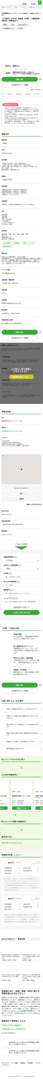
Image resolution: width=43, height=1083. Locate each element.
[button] (21, 469)
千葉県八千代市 (7, 180)
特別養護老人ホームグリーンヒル (12, 431)
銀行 (21, 493)
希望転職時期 (10, 557)
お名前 (7, 573)
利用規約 (17, 607)
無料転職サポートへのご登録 (26, 1013)
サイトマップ (5, 1063)
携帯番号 (8, 590)
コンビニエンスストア (21, 488)
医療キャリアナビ (6, 7)
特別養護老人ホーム (8, 273)
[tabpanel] (21, 795)
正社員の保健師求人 (9, 1033)
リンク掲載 (15, 1063)
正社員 (4, 283)
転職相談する (11, 1080)
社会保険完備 (6, 243)
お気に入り (40, 79)
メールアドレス (11, 598)
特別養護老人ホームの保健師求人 (14, 1029)
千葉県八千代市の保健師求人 (12, 1025)
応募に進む (20, 79)
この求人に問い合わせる (21, 612)
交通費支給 (17, 243)
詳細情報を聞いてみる (20, 377)
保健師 (4, 143)
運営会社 (23, 1063)
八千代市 (23, 7)
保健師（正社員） (7, 535)
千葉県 (16, 7)
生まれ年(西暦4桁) (12, 581)
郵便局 (21, 499)
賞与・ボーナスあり (29, 243)
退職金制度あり (7, 246)
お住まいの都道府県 (12, 565)
